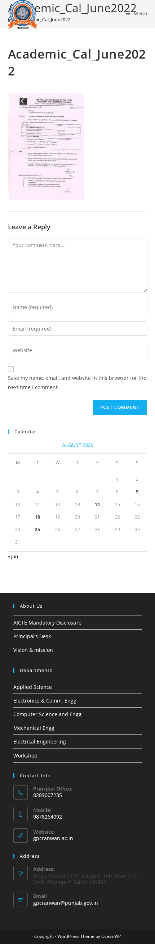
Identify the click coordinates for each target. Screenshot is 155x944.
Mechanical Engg (33, 727)
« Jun (13, 556)
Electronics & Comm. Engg (44, 700)
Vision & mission (33, 649)
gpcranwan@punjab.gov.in (65, 902)
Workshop (25, 755)
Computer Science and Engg (47, 714)
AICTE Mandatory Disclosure (47, 622)
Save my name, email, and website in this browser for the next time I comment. (77, 382)
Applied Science (32, 686)
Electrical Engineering (39, 741)
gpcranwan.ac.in (53, 838)
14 (97, 504)
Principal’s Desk (32, 636)
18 (37, 517)
